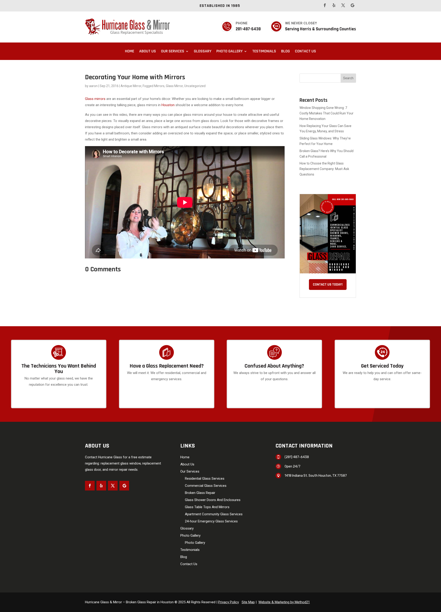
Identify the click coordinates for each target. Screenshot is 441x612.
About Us (147, 51)
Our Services (172, 51)
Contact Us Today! (328, 284)
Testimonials (264, 51)
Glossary (202, 51)
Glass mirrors (95, 99)
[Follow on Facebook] (324, 5)
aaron (93, 86)
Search (348, 78)
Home (129, 51)
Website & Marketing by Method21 (284, 602)
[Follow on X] (343, 5)
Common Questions (274, 405)
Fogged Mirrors (153, 86)
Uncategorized (195, 86)
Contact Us (305, 51)
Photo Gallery (229, 51)
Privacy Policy (228, 602)
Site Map (248, 602)
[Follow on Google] (352, 5)
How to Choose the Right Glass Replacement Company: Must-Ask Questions (324, 169)
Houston (168, 105)
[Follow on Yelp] (334, 5)
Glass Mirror (174, 86)
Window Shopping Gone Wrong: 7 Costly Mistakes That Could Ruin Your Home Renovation (326, 113)
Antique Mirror (131, 86)
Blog (285, 51)
